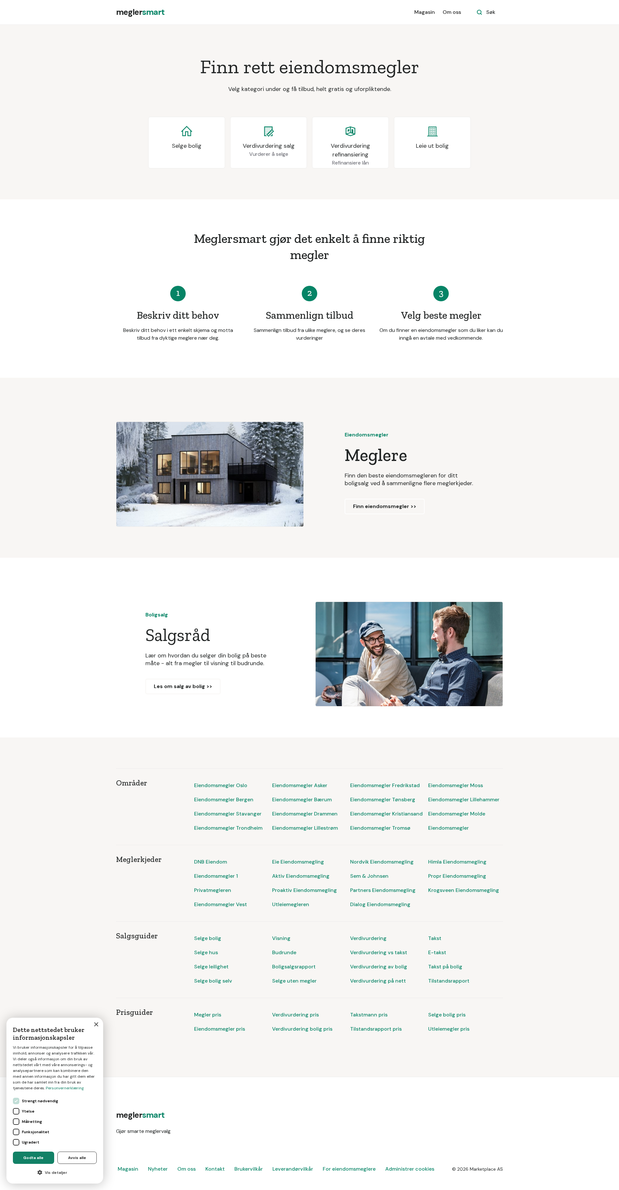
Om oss (452, 12)
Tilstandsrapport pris (376, 1028)
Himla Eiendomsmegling (457, 861)
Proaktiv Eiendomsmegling (304, 890)
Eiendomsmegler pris (219, 1028)
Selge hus (206, 952)
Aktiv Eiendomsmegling (300, 876)
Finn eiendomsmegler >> (384, 506)
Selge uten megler (294, 980)
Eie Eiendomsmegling (298, 861)
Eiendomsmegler (448, 828)
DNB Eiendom (210, 861)
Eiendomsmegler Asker (299, 785)
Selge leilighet (211, 966)
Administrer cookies (409, 1168)
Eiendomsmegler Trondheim (228, 828)
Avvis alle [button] (77, 1157)
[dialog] (54, 1101)
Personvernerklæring (65, 1088)
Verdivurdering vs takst (378, 952)
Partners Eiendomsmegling (383, 890)
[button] (55, 1172)
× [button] (95, 1024)
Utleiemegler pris (448, 1028)
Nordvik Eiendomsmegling (382, 861)
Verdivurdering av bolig (378, 966)
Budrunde (284, 952)
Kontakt (215, 1168)
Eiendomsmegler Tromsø (380, 828)
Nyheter (158, 1168)
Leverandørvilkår (292, 1168)
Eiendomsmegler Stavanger (227, 813)
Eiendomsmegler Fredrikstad (385, 785)
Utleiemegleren (290, 904)
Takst (434, 938)
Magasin (424, 12)
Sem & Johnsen (369, 876)
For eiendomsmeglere (349, 1168)
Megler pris (207, 1014)
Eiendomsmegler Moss (455, 785)
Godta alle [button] (33, 1157)
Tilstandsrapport (448, 980)
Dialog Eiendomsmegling (380, 904)
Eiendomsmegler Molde (456, 813)
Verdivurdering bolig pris (302, 1028)
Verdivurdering (368, 938)
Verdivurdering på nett (378, 980)
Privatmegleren (212, 890)
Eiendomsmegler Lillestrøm (305, 828)
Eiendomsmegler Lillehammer (463, 799)
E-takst (437, 952)
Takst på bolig (445, 966)
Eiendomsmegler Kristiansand (386, 813)
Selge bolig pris (447, 1014)
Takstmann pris (369, 1014)
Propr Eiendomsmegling (457, 876)
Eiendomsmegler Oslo (220, 785)
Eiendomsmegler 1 (216, 876)
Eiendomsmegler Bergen (223, 799)
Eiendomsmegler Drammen (305, 813)
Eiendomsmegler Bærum (302, 799)
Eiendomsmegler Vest (220, 904)
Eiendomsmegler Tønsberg (382, 799)
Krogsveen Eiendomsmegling (463, 890)
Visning (281, 938)
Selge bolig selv (213, 980)
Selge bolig (207, 938)
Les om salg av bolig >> (183, 686)
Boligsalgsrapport (294, 966)
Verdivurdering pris (295, 1014)
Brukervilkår (248, 1168)
